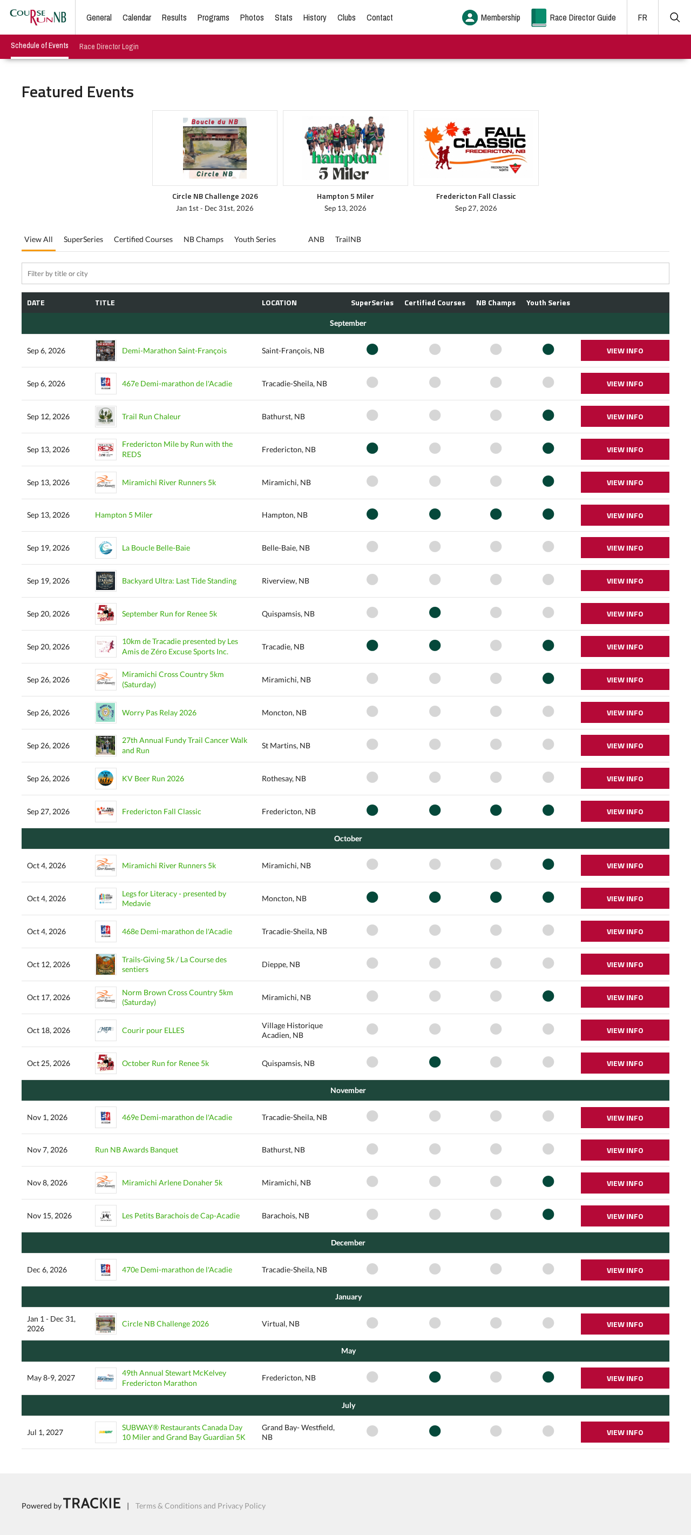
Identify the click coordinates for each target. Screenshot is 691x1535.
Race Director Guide (583, 17)
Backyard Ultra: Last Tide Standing (179, 580)
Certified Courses (143, 239)
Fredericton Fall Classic (161, 811)
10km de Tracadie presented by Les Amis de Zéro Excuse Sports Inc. (180, 645)
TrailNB (348, 239)
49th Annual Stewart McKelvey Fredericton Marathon (174, 1377)
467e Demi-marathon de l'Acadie (177, 383)
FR (642, 17)
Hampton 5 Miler (124, 514)
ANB (316, 239)
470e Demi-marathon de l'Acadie (177, 1269)
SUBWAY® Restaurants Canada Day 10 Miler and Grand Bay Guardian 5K (184, 1432)
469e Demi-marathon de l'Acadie (177, 1117)
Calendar (137, 17)
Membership (500, 17)
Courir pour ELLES (153, 1030)
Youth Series (255, 239)
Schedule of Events (40, 45)
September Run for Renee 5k (169, 613)
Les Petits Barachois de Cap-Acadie (181, 1215)
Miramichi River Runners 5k (169, 482)
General (99, 17)
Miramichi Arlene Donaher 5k (172, 1182)
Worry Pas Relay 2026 (159, 712)
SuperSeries (83, 239)
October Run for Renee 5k (165, 1063)
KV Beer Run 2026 (153, 778)
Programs (213, 17)
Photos (252, 17)
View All (38, 239)
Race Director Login (109, 46)
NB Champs (203, 239)
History (315, 17)
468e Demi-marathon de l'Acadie (177, 931)
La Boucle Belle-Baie (156, 547)
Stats (284, 17)
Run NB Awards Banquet (136, 1149)
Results (174, 17)
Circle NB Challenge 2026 (165, 1323)
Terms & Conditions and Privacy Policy (201, 1505)
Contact (380, 17)
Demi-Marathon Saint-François (174, 350)
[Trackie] (91, 1505)
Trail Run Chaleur (151, 416)
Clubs (346, 17)
